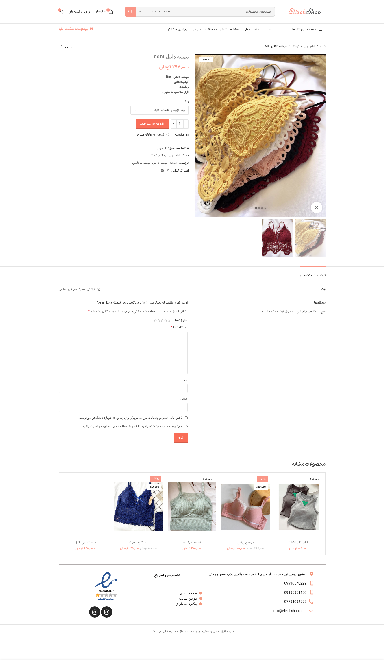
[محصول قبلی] (72, 46)
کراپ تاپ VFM (298, 542)
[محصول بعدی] (61, 46)
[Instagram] (106, 612)
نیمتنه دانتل (160, 163)
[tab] (313, 273)
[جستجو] (130, 12)
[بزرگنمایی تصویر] (316, 207)
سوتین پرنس (245, 542)
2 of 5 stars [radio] (165, 320)
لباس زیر (309, 46)
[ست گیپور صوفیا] (138, 506)
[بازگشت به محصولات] (66, 46)
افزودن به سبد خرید (152, 124)
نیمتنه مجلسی (141, 163)
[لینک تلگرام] (162, 171)
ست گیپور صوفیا (138, 542)
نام (186, 380)
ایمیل (184, 398)
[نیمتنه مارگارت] (192, 506)
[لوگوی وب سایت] (307, 11)
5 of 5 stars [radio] (155, 320)
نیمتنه (295, 46)
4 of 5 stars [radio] (159, 320)
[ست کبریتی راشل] (85, 506)
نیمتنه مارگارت (192, 542)
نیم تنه (163, 155)
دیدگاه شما (179, 327)
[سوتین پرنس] (245, 506)
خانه (323, 46)
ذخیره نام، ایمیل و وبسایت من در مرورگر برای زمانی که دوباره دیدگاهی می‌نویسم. (130, 418)
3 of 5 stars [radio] (162, 320)
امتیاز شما (181, 320)
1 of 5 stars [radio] (169, 320)
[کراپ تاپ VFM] (298, 506)
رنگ (186, 101)
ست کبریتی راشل (85, 542)
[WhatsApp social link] (168, 171)
